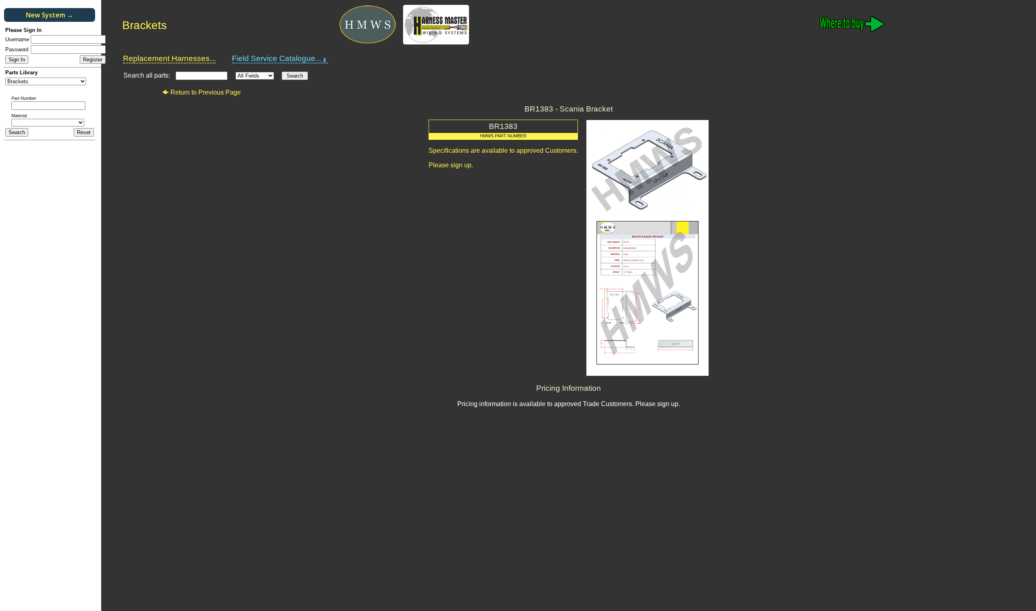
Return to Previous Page (205, 92)
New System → (49, 15)
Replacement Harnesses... (169, 58)
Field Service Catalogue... (276, 58)
